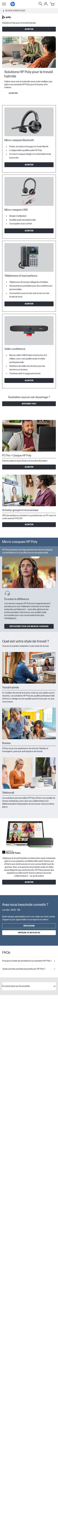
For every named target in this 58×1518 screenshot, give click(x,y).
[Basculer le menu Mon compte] (45, 3)
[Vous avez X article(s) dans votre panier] (52, 4)
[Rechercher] (40, 4)
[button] (29, 961)
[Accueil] (12, 4)
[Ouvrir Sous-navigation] (4, 4)
